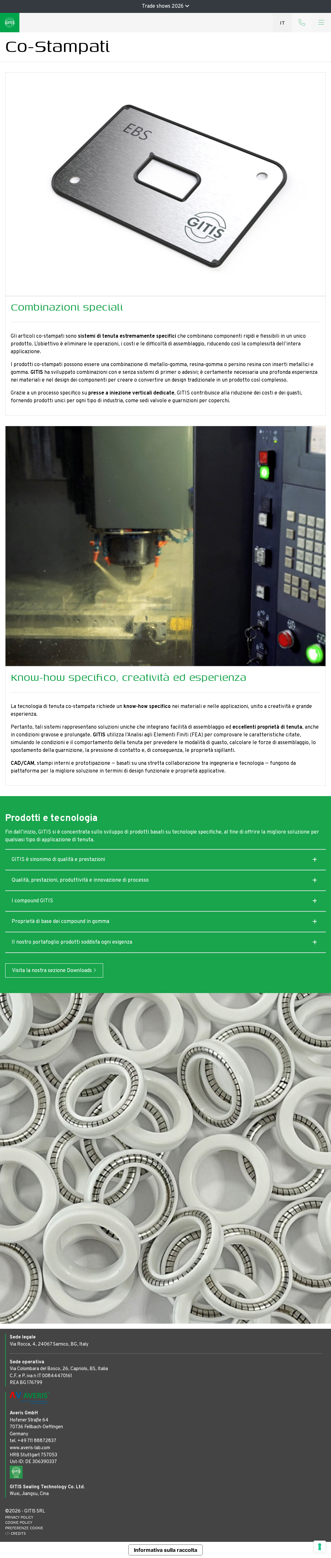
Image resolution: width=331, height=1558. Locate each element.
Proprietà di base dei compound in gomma (60, 921)
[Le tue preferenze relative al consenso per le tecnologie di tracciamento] (320, 1547)
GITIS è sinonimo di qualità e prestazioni (58, 859)
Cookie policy (18, 1523)
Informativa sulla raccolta (165, 1550)
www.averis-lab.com (30, 1448)
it (282, 22)
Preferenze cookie (24, 1528)
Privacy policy (19, 1517)
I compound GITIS (32, 901)
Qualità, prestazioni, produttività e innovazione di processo (80, 880)
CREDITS (18, 1534)
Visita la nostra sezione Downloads (52, 971)
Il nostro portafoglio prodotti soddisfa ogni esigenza (72, 942)
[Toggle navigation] (321, 22)
